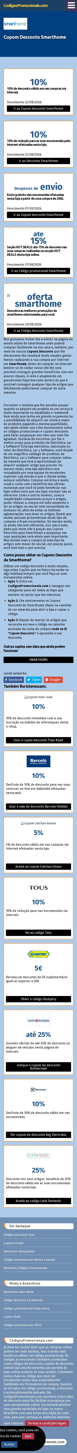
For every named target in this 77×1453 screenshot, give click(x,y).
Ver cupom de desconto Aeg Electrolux (38, 1135)
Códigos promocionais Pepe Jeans (26, 1308)
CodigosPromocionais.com (26, 5)
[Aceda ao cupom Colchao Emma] (38, 823)
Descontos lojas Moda (19, 1292)
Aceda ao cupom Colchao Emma (38, 866)
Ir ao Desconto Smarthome (38, 161)
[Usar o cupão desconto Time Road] (38, 697)
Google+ (54, 680)
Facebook (14, 680)
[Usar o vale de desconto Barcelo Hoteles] (38, 761)
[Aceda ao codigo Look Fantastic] (38, 1156)
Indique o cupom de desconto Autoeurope (38, 1066)
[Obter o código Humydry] (38, 954)
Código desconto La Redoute (23, 1300)
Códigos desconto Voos (19, 1235)
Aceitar (9, 1444)
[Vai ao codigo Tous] (38, 888)
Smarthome (38, 660)
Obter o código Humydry (38, 999)
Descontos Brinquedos (19, 1251)
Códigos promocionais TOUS (22, 1325)
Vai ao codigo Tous (38, 933)
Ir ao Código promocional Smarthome (38, 271)
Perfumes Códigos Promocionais (25, 1268)
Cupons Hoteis (13, 1243)
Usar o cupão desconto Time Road (38, 740)
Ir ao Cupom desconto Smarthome (38, 108)
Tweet (35, 680)
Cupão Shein (12, 1317)
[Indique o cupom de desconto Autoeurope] (38, 1020)
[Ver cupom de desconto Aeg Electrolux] (38, 1089)
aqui (28, 1436)
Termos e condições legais (47, 1423)
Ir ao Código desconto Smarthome (38, 331)
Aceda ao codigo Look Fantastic (38, 1201)
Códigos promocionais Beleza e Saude (29, 1259)
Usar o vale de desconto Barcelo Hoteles (38, 806)
